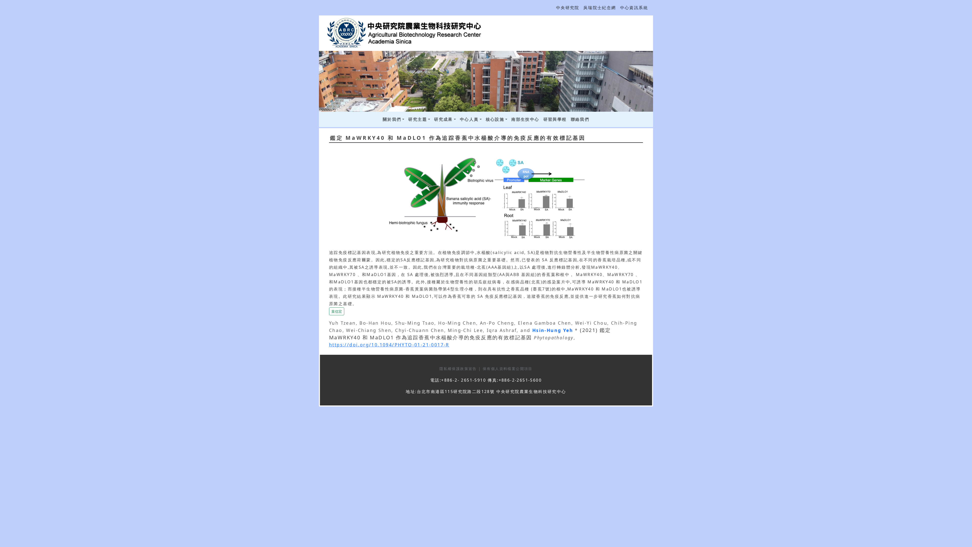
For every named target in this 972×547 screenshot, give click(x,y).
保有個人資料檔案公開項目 (508, 368)
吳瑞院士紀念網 (599, 7)
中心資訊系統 (634, 7)
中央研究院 (567, 7)
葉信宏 (336, 311)
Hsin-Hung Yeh (553, 330)
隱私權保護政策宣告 (458, 368)
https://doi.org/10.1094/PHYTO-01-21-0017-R (389, 345)
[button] (336, 311)
